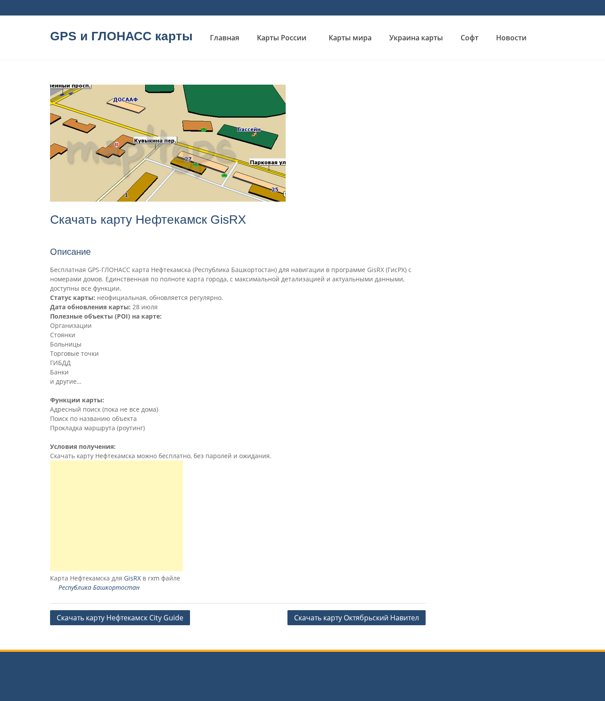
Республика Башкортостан (99, 587)
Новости (511, 38)
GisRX (132, 578)
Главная (224, 38)
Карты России (281, 38)
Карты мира (350, 38)
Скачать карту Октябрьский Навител (356, 618)
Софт (469, 38)
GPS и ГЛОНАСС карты (121, 36)
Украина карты (416, 38)
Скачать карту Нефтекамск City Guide (120, 618)
